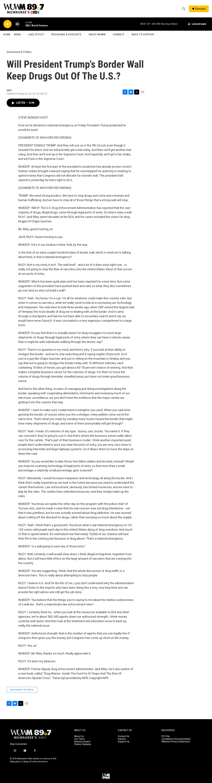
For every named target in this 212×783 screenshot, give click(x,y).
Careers (122, 739)
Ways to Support (143, 34)
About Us (79, 736)
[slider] (22, 24)
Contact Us (123, 736)
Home (7, 34)
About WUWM (97, 34)
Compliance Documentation (176, 739)
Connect (119, 34)
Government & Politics (19, 52)
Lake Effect (36, 34)
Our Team (79, 739)
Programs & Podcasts (66, 34)
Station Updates (82, 744)
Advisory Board (82, 741)
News (17, 34)
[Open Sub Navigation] (23, 34)
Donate (200, 8)
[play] (7, 24)
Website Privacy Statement (175, 741)
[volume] (17, 24)
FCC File (165, 736)
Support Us (123, 741)
